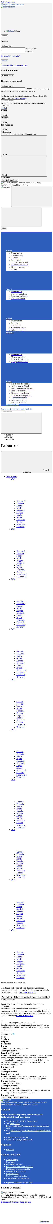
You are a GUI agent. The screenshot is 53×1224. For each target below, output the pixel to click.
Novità (9, 437)
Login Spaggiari (20, 98)
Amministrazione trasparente (17, 1178)
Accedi (4, 36)
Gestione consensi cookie (16, 1176)
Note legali (10, 1162)
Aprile (19, 508)
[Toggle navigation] (21, 217)
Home (8, 435)
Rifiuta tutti (22, 997)
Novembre (20, 524)
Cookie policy (12, 1160)
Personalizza (7, 997)
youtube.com (6, 1034)
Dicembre (20, 527)
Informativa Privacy (14, 1164)
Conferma (13, 180)
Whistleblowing (12, 1173)
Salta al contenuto (8, 2)
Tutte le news (11, 476)
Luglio (19, 515)
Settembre (20, 520)
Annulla (5, 180)
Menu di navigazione (35, 471)
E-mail (28, 89)
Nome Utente (30, 49)
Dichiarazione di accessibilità (18, 1169)
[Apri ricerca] (31, 196)
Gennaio (20, 501)
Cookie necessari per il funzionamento (17, 1022)
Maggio (20, 510)
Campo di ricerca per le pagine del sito (16, 409)
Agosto (19, 517)
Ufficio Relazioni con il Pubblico (19, 1166)
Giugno (19, 513)
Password (29, 51)
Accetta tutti (40, 997)
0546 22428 (15, 1123)
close (4, 229)
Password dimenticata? (10, 56)
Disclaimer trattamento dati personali (16, 1202)
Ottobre (19, 522)
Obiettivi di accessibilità (15, 1171)
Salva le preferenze (21, 1097)
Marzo (19, 506)
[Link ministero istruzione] (12, 4)
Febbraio (20, 503)
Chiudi (4, 115)
